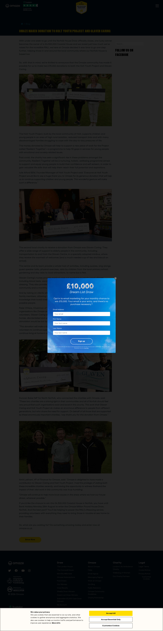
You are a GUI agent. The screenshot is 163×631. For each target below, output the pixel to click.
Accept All (110, 613)
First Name (57, 319)
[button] (115, 278)
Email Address (58, 309)
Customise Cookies (110, 626)
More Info (56, 623)
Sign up (81, 341)
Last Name (57, 328)
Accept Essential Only (111, 619)
